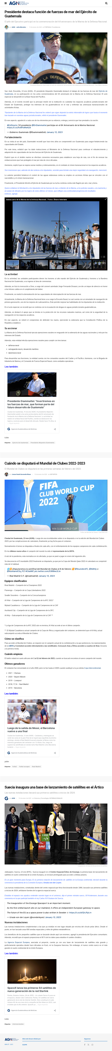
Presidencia (56, 27)
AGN (13, 798)
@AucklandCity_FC (15, 571)
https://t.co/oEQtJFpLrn (80, 912)
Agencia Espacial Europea (19, 942)
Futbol (14, 766)
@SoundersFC (81, 569)
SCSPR (24, 1045)
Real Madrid (36, 766)
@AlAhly (93, 569)
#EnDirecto (12, 125)
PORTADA (47, 27)
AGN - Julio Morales (19, 27)
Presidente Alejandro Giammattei (42, 442)
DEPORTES (53, 474)
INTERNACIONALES (55, 798)
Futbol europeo (24, 766)
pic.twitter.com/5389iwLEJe (47, 571)
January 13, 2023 (55, 132)
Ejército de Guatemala (20, 442)
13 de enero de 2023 (35, 27)
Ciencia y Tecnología (41, 798)
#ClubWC (29, 571)
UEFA (11, 646)
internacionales (18, 1024)
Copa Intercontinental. (92, 668)
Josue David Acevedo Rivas (21, 474)
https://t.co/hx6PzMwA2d (19, 127)
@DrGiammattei (39, 125)
